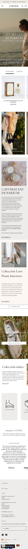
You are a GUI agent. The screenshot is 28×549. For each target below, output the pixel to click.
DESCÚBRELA (6, 301)
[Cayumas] (14, 6)
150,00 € (13, 104)
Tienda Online (5, 483)
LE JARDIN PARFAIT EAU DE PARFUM (13, 101)
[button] (22, 6)
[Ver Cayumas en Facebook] (6, 535)
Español (14, 539)
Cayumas (6, 542)
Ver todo (5, 383)
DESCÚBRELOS (6, 237)
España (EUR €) (7, 539)
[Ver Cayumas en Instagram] (3, 535)
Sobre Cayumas (5, 488)
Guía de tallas (9, 409)
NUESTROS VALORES (14, 343)
